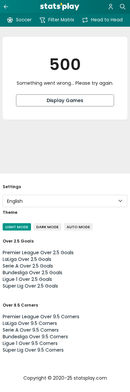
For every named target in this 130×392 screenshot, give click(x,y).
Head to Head (107, 20)
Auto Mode (78, 227)
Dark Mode (47, 227)
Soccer (24, 20)
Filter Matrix (61, 20)
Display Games (65, 100)
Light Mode (16, 227)
